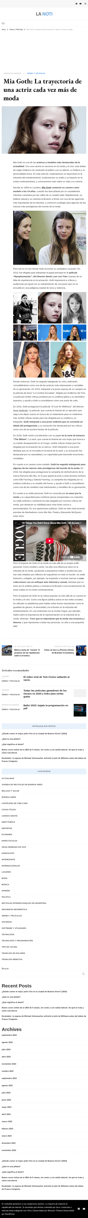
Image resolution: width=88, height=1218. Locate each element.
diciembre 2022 (8, 1143)
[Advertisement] (44, 48)
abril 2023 (6, 1114)
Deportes (7, 828)
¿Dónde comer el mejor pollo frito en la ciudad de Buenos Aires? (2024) (34, 734)
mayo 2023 (6, 1107)
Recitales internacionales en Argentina (24, 903)
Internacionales (11, 866)
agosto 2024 (7, 1042)
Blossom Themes (55, 1211)
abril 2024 (6, 1057)
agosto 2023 (7, 1085)
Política (6, 897)
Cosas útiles (9, 810)
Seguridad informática (14, 909)
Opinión (6, 891)
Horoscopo (8, 853)
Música (5, 885)
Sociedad (7, 922)
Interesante (8, 859)
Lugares (6, 872)
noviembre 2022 (9, 1150)
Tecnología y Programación (17, 941)
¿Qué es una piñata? (11, 739)
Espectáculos (9, 841)
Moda (5, 878)
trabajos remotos (12, 959)
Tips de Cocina (9, 947)
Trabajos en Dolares (13, 953)
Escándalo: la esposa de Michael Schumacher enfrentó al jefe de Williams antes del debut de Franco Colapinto (44, 759)
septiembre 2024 (9, 1035)
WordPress (10, 1214)
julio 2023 (6, 1093)
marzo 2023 (7, 1121)
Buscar (5, 968)
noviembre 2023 (9, 1064)
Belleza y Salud (10, 791)
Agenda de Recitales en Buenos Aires (22, 785)
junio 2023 (6, 1100)
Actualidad (8, 778)
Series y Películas (36, 73)
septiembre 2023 (9, 1078)
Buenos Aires (9, 797)
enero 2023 (7, 1136)
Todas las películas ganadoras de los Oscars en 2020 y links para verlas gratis (45, 693)
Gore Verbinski (20, 410)
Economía (7, 834)
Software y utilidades (14, 928)
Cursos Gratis (10, 816)
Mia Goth (46, 187)
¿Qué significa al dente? (13, 744)
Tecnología (8, 934)
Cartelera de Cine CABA (15, 803)
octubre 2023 (7, 1071)
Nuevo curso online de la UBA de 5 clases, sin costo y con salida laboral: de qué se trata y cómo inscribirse (43, 751)
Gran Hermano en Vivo (14, 847)
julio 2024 (6, 1049)
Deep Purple (8, 822)
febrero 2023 (7, 1129)
